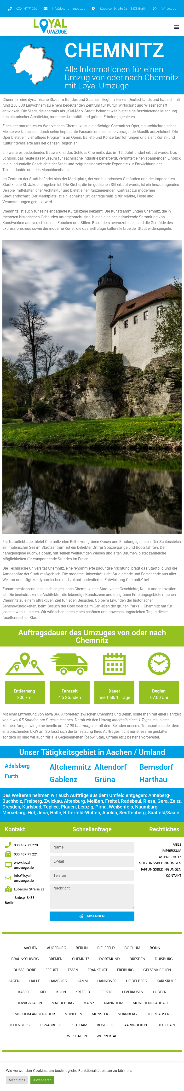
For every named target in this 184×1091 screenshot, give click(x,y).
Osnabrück (50, 1024)
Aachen (30, 947)
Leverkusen (132, 991)
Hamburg (58, 980)
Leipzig (106, 991)
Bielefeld (106, 947)
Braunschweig (25, 958)
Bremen (55, 958)
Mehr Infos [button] (17, 1080)
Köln (61, 991)
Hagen (14, 980)
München (73, 1013)
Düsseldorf (24, 969)
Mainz (88, 1002)
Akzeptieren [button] (42, 1080)
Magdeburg (63, 1002)
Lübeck (159, 991)
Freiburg (125, 969)
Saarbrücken (134, 1024)
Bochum (132, 947)
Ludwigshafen (28, 1002)
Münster (100, 1013)
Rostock (105, 1024)
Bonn (155, 947)
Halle (34, 980)
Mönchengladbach (151, 1002)
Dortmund (109, 958)
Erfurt (52, 969)
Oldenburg (19, 1024)
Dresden (137, 958)
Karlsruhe (166, 980)
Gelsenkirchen (157, 969)
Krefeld (82, 991)
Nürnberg (127, 1013)
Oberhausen (158, 1013)
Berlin (82, 947)
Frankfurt (97, 969)
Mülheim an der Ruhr (35, 1013)
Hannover (106, 980)
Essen (73, 969)
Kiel (43, 991)
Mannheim (113, 1002)
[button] (176, 27)
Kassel (24, 991)
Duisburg (164, 958)
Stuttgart (166, 1024)
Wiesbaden (77, 1035)
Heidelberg (136, 980)
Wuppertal (107, 1035)
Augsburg (56, 947)
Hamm (82, 980)
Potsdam (78, 1024)
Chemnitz (81, 958)
